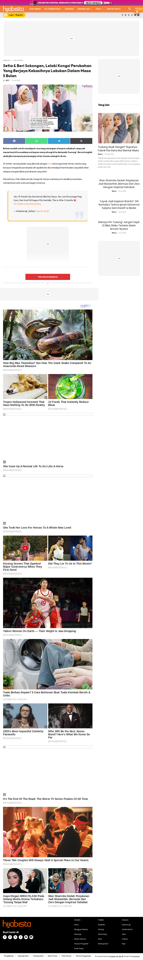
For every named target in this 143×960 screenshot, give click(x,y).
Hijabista (6, 60)
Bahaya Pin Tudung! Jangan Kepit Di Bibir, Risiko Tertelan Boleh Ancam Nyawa (119, 225)
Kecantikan (18, 60)
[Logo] (13, 9)
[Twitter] (128, 15)
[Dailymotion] (138, 15)
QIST (7, 80)
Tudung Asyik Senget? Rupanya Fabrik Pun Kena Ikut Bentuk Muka (118, 148)
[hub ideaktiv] (136, 8)
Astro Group (136, 956)
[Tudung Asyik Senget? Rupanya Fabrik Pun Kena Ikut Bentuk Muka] (119, 128)
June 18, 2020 (42, 211)
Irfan (49, 163)
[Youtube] (135, 15)
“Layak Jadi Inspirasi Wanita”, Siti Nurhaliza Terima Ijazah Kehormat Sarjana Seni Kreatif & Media (119, 205)
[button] (129, 9)
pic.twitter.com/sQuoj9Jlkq (27, 203)
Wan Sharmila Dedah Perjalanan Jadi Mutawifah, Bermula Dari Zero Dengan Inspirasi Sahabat (119, 184)
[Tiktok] (132, 15)
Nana (100, 154)
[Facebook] (122, 15)
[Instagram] (125, 15)
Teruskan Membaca (48, 277)
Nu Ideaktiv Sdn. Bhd (115, 956)
